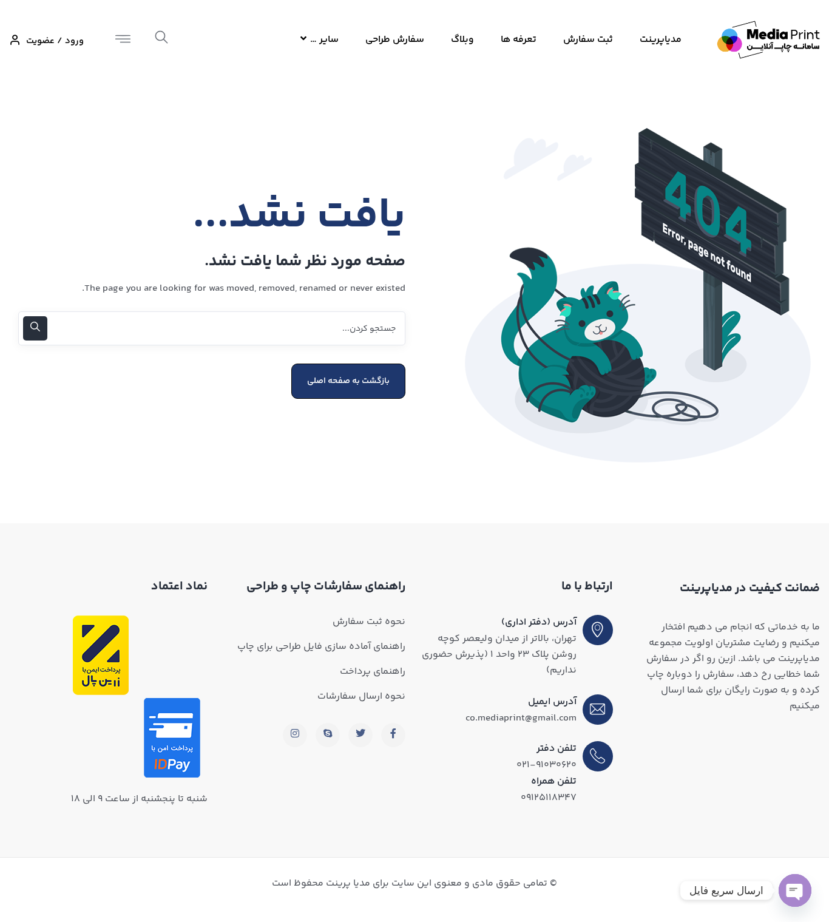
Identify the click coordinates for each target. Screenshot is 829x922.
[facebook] (393, 735)
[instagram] (295, 735)
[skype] (328, 735)
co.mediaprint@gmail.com (521, 718)
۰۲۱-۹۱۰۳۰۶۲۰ (546, 765)
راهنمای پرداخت (372, 671)
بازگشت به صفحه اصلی (348, 381)
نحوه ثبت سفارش (369, 621)
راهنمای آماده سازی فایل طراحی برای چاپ (321, 646)
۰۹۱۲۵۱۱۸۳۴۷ (549, 797)
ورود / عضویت (55, 41)
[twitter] (360, 735)
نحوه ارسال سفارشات (361, 696)
